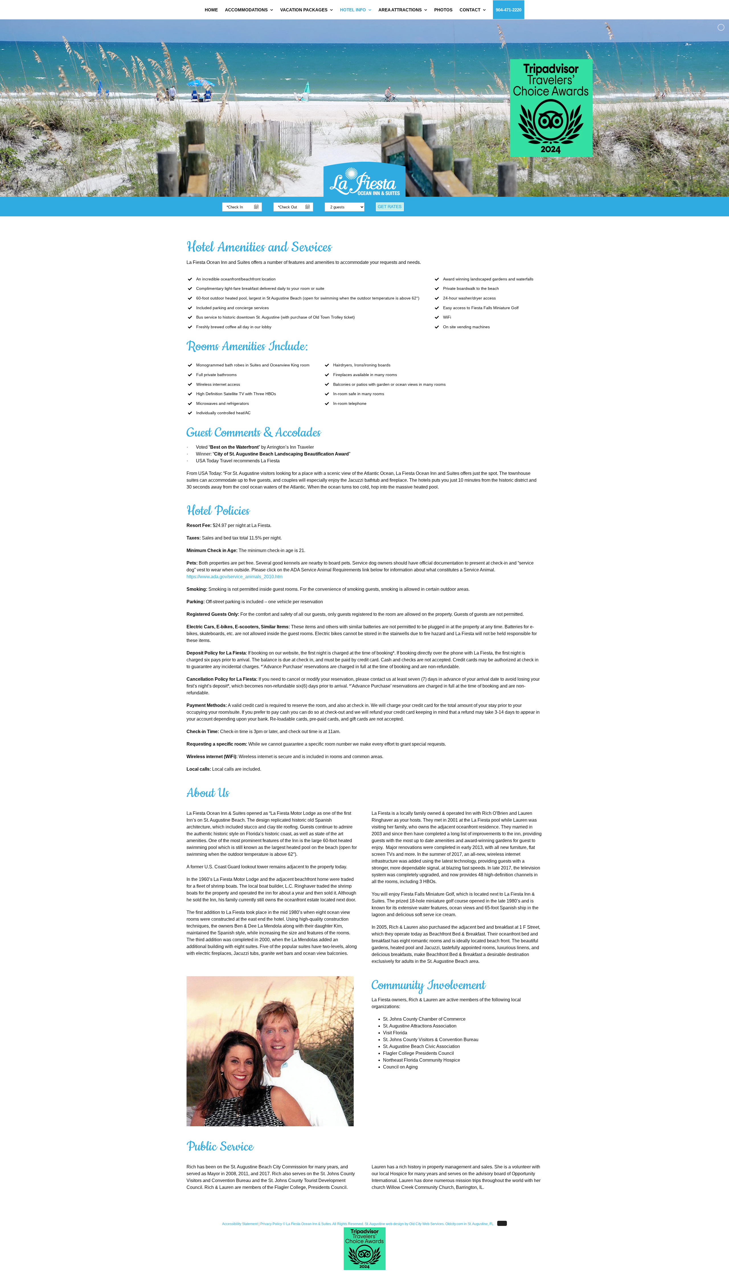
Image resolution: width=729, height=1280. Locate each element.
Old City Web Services (426, 1224)
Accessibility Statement (240, 1224)
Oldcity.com (454, 1224)
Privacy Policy (271, 1224)
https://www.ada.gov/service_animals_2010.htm (234, 576)
